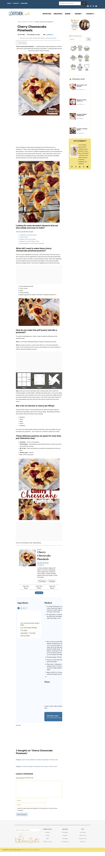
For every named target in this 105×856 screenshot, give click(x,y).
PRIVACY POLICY (26, 849)
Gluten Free (82, 838)
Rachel (18, 725)
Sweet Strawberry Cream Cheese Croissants (32, 243)
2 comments (49, 34)
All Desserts (65, 841)
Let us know (50, 717)
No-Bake (65, 838)
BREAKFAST (58, 14)
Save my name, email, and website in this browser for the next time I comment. (37, 809)
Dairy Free (83, 835)
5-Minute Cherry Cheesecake (28, 239)
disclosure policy (51, 38)
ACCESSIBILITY (36, 849)
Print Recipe (42, 581)
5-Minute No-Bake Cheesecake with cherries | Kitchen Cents (39, 766)
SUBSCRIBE (24, 3)
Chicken (47, 832)
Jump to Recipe (22, 42)
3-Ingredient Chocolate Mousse (28, 235)
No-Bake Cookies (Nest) (82, 129)
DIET (82, 829)
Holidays (30, 21)
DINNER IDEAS (47, 829)
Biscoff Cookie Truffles (81, 100)
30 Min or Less (47, 841)
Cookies (65, 835)
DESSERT (78, 14)
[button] (38, 563)
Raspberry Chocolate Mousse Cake (29, 241)
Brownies (65, 832)
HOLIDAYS (90, 14)
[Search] (84, 3)
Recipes (24, 21)
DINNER (67, 14)
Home (19, 21)
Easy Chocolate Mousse (82, 85)
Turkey (47, 835)
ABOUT (9, 3)
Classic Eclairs (24, 237)
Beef (47, 838)
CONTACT (16, 3)
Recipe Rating (20, 778)
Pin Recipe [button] (52, 581)
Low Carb (83, 832)
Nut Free (83, 841)
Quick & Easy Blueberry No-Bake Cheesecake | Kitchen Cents (40, 759)
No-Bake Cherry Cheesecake (82, 115)
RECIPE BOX (47, 14)
